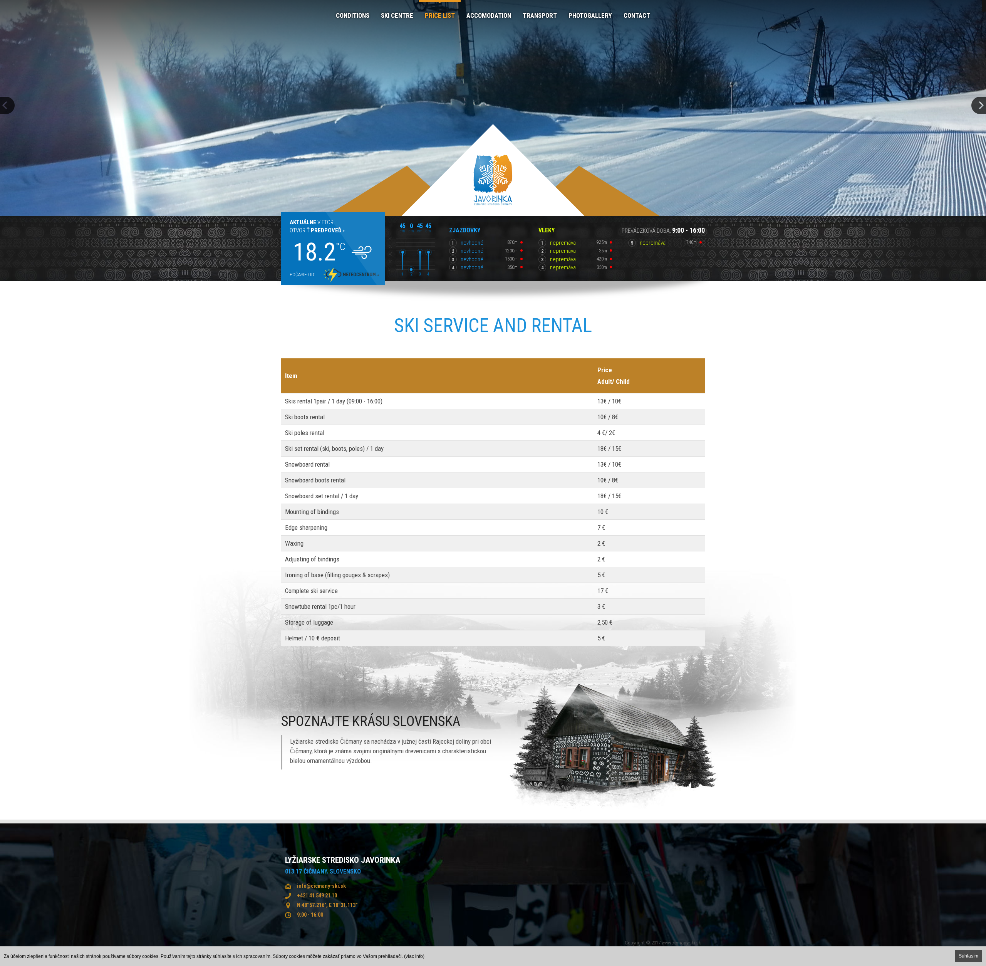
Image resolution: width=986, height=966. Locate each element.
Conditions (352, 15)
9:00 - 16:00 (310, 915)
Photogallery (590, 15)
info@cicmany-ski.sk (321, 886)
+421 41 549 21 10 (317, 895)
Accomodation (488, 15)
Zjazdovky (464, 230)
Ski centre (397, 15)
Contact (637, 15)
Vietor (312, 222)
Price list (440, 15)
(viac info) (414, 956)
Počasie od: (302, 274)
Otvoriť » (317, 230)
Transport (540, 15)
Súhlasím (968, 956)
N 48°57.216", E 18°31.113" (327, 905)
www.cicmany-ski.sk (681, 943)
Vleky (546, 230)
